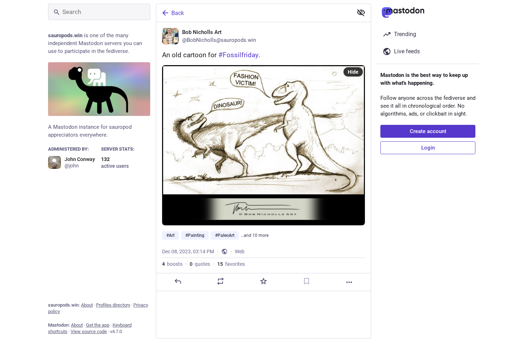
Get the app (97, 325)
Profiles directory (113, 305)
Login (428, 148)
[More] (349, 282)
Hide (353, 72)
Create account (428, 131)
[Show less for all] (361, 12)
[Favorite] (263, 281)
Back (177, 13)
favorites (231, 264)
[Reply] (178, 281)
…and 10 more (255, 235)
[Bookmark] (306, 281)
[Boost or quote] (220, 281)
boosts (172, 264)
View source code (89, 331)
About (87, 305)
